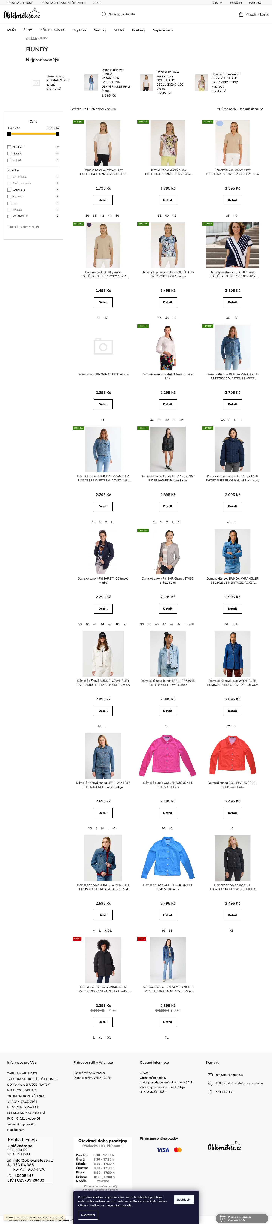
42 (102, 216)
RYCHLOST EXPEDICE (22, 1090)
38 (95, 216)
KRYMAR (35, 196)
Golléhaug (35, 190)
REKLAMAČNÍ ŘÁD (153, 1092)
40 (167, 216)
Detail (103, 200)
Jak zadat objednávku (21, 1124)
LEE (35, 203)
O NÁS (144, 1073)
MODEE (35, 210)
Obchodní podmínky (153, 1078)
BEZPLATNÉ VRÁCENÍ (22, 1107)
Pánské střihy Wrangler (89, 1073)
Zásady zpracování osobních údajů (162, 1087)
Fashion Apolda (35, 183)
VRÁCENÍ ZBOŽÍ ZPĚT (22, 1102)
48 (117, 624)
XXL (235, 624)
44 (110, 216)
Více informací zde (119, 1205)
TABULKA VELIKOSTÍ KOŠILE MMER (63, 3)
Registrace (255, 2)
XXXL (108, 931)
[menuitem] (11, 30)
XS (223, 420)
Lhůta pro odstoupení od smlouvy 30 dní (167, 1082)
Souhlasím (184, 1200)
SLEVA (35, 160)
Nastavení (88, 1215)
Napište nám (15, 1130)
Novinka (36, 153)
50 (125, 624)
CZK (216, 2)
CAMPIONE (35, 177)
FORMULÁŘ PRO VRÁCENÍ (26, 1113)
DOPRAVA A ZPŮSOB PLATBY (28, 1085)
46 (117, 216)
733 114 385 (224, 1092)
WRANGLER (35, 216)
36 (87, 216)
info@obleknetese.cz (229, 1075)
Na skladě (36, 147)
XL (179, 522)
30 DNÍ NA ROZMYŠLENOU (26, 1096)
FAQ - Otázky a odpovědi (24, 1119)
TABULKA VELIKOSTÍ (20, 3)
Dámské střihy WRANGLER (92, 1078)
